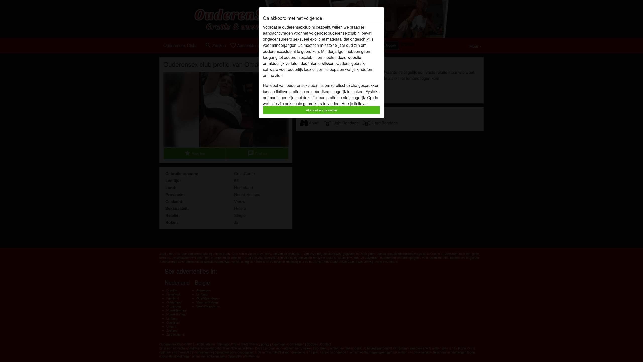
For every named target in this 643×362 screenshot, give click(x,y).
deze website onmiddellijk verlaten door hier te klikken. (312, 60)
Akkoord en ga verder (321, 110)
